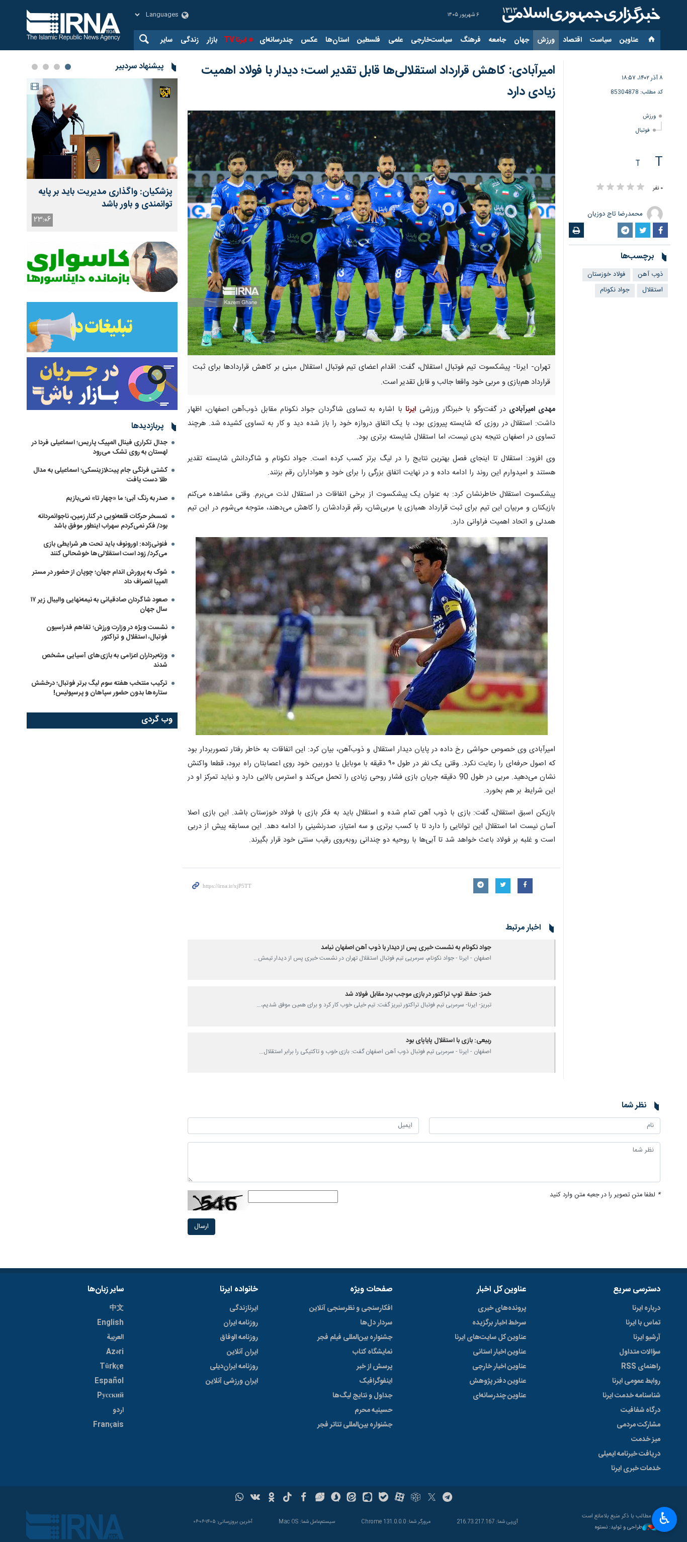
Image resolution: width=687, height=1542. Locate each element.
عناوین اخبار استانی (499, 1352)
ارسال (201, 1226)
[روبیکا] (415, 1498)
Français (108, 1425)
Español (109, 1381)
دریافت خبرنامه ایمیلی (629, 1454)
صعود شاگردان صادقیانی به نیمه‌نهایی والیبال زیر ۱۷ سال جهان (99, 604)
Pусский (110, 1396)
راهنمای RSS (640, 1367)
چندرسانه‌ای (276, 40)
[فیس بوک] (303, 1498)
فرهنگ (470, 40)
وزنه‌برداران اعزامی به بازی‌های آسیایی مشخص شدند (104, 660)
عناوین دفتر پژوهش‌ (497, 1381)
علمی (395, 40)
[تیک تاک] (287, 1498)
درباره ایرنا (646, 1308)
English (110, 1323)
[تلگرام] (448, 1498)
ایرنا (579, 15)
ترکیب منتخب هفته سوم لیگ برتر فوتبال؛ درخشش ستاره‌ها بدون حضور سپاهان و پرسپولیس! (99, 688)
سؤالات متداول (639, 1352)
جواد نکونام (615, 290)
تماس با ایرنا (643, 1323)
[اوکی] (271, 1498)
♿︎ (664, 1518)
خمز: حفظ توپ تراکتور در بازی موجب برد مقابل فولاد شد (418, 994)
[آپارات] (399, 1498)
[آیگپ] (367, 1498)
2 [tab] (57, 67)
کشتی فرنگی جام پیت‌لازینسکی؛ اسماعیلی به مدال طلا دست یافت (100, 475)
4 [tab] (35, 67)
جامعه (497, 40)
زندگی (190, 40)
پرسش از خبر (374, 1367)
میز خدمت (645, 1439)
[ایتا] (352, 1498)
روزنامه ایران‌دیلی (234, 1367)
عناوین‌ (629, 40)
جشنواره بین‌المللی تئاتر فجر (354, 1425)
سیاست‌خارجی (431, 40)
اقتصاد (572, 40)
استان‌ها (337, 40)
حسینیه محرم (373, 1410)
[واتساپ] (239, 1498)
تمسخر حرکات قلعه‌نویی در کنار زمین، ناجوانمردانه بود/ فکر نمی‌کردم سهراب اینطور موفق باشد (102, 521)
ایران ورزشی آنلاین (232, 1381)
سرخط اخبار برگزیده (499, 1323)
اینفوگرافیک (375, 1381)
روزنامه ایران (240, 1323)
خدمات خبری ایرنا (635, 1469)
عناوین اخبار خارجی (499, 1367)
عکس (309, 40)
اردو (118, 1410)
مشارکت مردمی (638, 1425)
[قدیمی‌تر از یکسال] (525, 960)
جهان (521, 40)
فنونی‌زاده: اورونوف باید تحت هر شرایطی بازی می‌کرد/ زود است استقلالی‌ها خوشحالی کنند (105, 549)
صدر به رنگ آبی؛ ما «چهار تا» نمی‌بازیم (116, 498)
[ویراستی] (319, 1498)
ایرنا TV (235, 40)
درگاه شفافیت (640, 1410)
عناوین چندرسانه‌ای (499, 1396)
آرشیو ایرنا (646, 1337)
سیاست (601, 40)
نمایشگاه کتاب (372, 1352)
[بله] (383, 1498)
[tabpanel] (102, 155)
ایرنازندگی (243, 1308)
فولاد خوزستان (606, 274)
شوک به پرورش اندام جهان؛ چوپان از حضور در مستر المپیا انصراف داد (99, 577)
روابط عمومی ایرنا (636, 1381)
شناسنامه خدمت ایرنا (631, 1396)
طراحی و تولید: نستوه (618, 1527)
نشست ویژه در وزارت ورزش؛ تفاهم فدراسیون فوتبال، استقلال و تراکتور (106, 632)
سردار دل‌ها (376, 1323)
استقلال (652, 290)
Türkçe (112, 1367)
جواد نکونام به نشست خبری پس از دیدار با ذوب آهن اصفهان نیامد (406, 948)
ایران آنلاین (242, 1352)
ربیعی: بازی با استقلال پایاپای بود (448, 1041)
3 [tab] (46, 67)
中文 (117, 1308)
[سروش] (335, 1498)
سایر (166, 40)
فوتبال (643, 130)
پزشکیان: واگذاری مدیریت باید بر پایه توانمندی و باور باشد (105, 198)
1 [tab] (68, 67)
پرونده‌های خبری (502, 1308)
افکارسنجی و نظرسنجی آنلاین (350, 1308)
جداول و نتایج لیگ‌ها (362, 1396)
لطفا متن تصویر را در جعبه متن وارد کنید (605, 1195)
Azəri (115, 1352)
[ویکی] (255, 1498)
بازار (212, 40)
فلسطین (368, 40)
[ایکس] (432, 1498)
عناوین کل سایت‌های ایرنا (490, 1337)
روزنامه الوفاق (239, 1337)
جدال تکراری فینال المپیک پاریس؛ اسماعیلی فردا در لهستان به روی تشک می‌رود (99, 447)
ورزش (546, 40)
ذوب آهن (650, 274)
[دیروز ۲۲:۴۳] (102, 128)
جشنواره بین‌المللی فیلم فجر (354, 1337)
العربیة (115, 1337)
